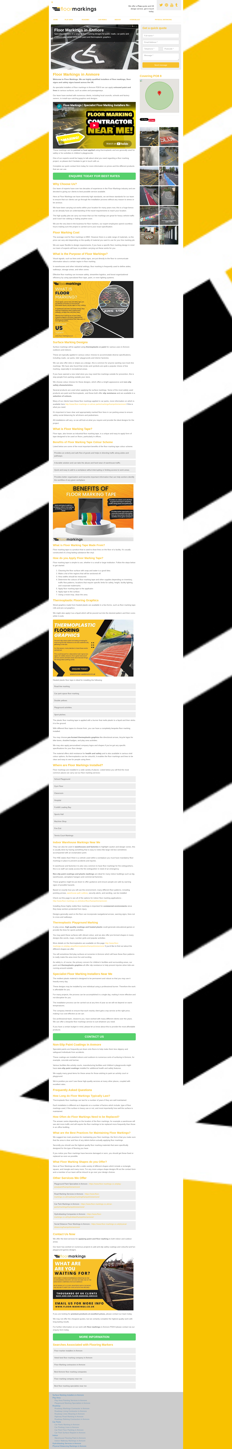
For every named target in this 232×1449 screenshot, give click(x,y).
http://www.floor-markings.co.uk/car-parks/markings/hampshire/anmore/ (95, 404)
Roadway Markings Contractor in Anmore (72, 1408)
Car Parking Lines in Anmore (67, 1427)
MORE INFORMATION (94, 1337)
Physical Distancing (163, 19)
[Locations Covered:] (52, 2)
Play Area (69, 19)
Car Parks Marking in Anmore (67, 1424)
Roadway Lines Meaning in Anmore (70, 1414)
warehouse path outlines (77, 893)
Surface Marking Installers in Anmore (68, 1395)
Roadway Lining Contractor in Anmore (71, 1411)
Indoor (118, 19)
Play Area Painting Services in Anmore (71, 1400)
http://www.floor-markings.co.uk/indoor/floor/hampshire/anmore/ (80, 901)
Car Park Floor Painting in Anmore (69, 1430)
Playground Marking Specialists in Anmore (72, 1403)
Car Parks (102, 19)
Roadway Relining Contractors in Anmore (72, 1419)
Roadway (85, 19)
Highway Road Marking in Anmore (69, 1416)
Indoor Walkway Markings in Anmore (70, 1441)
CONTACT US (94, 1036)
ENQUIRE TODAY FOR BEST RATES (94, 176)
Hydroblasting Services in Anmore (66, 1443)
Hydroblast (135, 19)
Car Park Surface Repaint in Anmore (70, 1433)
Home (55, 19)
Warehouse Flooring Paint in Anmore (70, 1438)
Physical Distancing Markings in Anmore (69, 1446)
